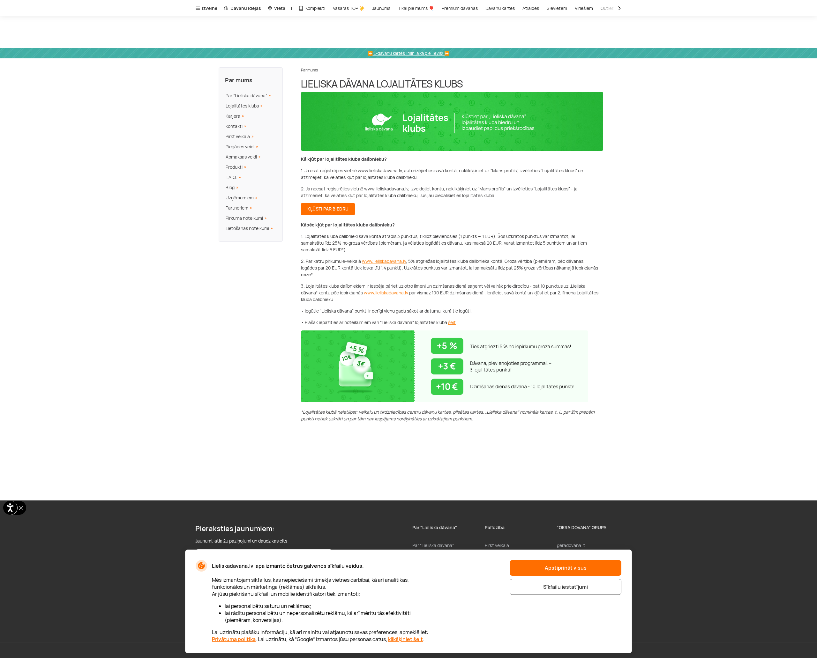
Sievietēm (557, 8)
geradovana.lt (571, 545)
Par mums (238, 80)
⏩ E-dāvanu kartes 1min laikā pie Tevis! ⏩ (408, 53)
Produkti (234, 167)
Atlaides (530, 8)
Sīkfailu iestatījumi (565, 586)
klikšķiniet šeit (405, 639)
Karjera (233, 116)
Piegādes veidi (240, 147)
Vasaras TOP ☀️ (348, 8)
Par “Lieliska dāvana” (246, 95)
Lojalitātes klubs (242, 106)
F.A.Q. (231, 177)
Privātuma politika (234, 639)
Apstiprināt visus (566, 567)
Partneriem (237, 208)
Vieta (279, 8)
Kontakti (234, 126)
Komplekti (315, 8)
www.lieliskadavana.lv (384, 261)
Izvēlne (209, 8)
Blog (230, 187)
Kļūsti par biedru (328, 209)
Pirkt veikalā (238, 136)
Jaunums (381, 8)
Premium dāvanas (460, 8)
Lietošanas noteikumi (247, 228)
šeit (452, 322)
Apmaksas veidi (241, 157)
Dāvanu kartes (500, 8)
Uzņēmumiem (240, 198)
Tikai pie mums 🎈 (416, 8)
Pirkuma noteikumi (244, 218)
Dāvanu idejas (245, 8)
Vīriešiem (584, 8)
